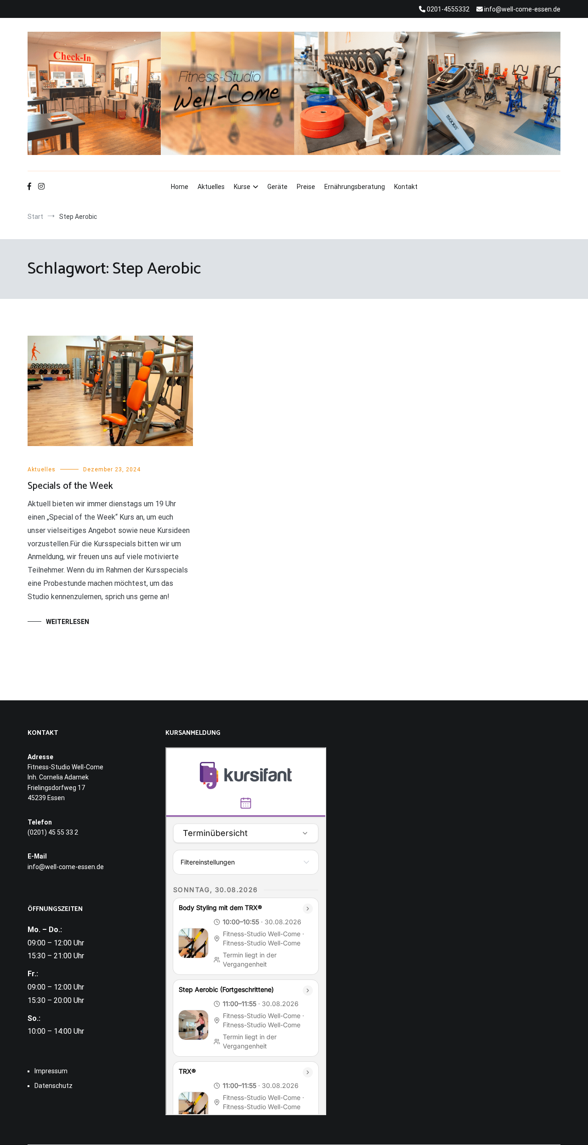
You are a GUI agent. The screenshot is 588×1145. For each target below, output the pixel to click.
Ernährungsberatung (354, 186)
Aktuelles (211, 186)
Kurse (242, 186)
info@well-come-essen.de (66, 866)
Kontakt (406, 186)
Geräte (277, 186)
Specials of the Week (70, 486)
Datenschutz (53, 1085)
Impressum (51, 1071)
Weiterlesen (67, 621)
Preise (306, 186)
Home (179, 186)
